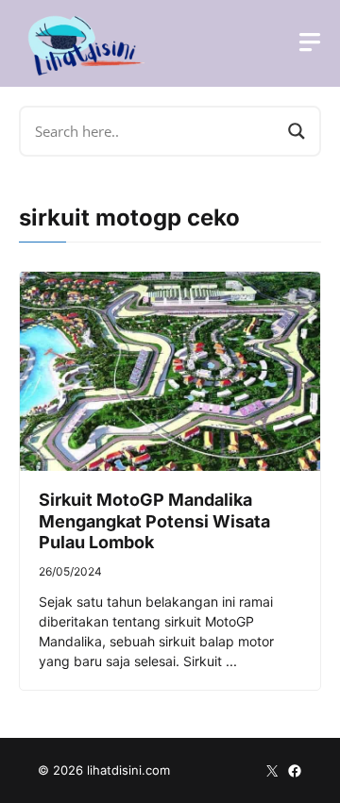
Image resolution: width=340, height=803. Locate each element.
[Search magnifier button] (296, 131)
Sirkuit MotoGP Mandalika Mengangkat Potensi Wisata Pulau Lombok (154, 521)
